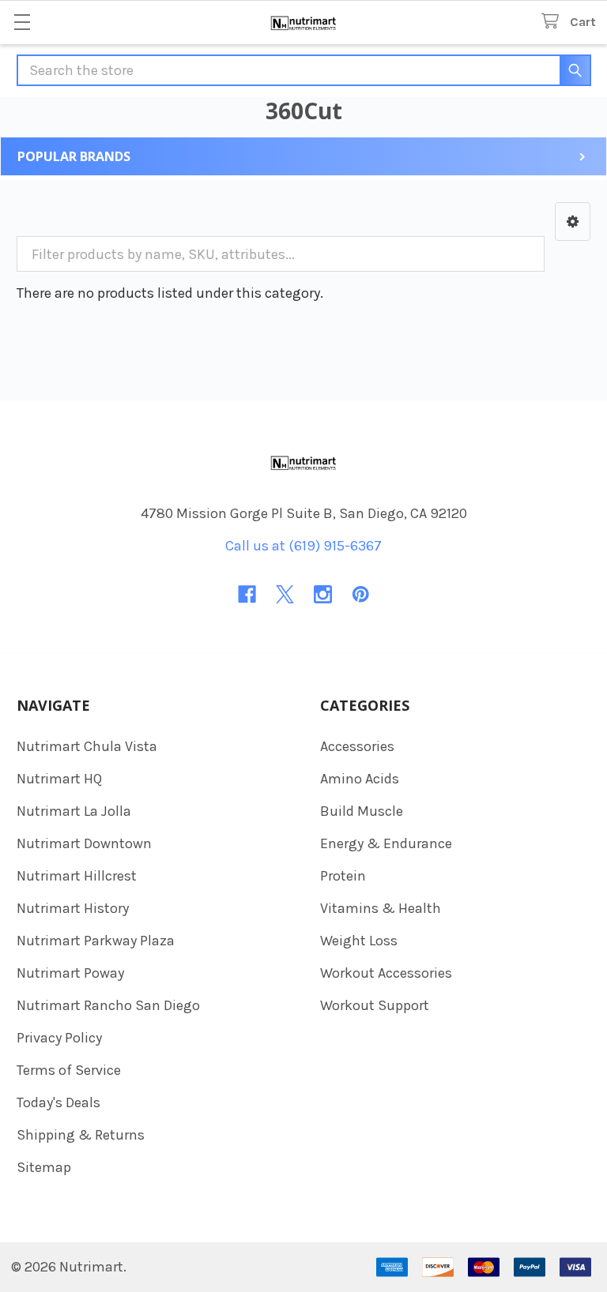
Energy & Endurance (386, 843)
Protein (343, 875)
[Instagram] (323, 594)
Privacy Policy (59, 1037)
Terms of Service (69, 1070)
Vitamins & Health (380, 908)
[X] (285, 594)
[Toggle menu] (21, 21)
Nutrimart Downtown (84, 843)
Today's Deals (58, 1102)
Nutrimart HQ (59, 778)
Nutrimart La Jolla (74, 811)
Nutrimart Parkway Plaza (96, 940)
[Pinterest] (361, 594)
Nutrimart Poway (70, 973)
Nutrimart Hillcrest (77, 875)
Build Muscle (361, 811)
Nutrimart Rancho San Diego (108, 1005)
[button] (572, 221)
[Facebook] (247, 594)
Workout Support (374, 1005)
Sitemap (44, 1167)
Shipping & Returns (81, 1135)
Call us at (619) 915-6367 (303, 545)
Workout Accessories (386, 973)
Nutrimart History (73, 908)
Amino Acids (359, 778)
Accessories (357, 746)
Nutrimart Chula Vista (87, 746)
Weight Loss (359, 940)
